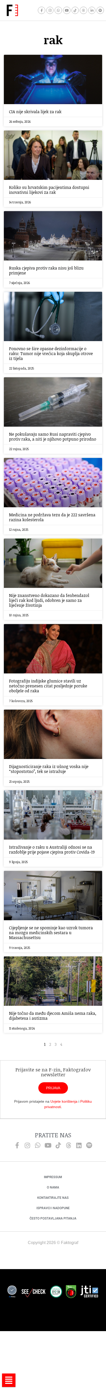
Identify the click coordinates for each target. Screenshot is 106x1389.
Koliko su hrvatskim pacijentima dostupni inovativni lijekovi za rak (49, 190)
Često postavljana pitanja (53, 1218)
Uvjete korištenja (63, 1101)
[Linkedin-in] (92, 10)
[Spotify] (100, 10)
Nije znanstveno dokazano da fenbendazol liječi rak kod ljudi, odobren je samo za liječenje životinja (49, 600)
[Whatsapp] (58, 10)
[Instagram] (50, 10)
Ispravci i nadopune (53, 1208)
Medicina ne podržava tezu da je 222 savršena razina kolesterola (52, 517)
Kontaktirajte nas (53, 1198)
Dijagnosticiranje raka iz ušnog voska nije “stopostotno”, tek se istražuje (49, 769)
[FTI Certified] (89, 1292)
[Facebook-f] (41, 10)
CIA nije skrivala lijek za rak (35, 111)
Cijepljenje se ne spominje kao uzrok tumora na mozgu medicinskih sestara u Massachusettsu (51, 932)
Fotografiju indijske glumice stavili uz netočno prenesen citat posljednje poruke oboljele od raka (48, 686)
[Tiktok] (75, 10)
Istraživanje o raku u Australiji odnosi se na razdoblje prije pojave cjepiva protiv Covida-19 (52, 849)
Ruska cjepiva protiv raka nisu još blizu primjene (46, 270)
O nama (53, 1187)
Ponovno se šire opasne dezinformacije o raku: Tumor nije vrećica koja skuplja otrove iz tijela (51, 353)
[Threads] (83, 10)
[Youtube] (66, 10)
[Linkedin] (79, 1145)
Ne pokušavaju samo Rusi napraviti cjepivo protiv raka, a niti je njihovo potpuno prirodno (52, 436)
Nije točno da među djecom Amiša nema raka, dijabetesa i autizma (52, 1015)
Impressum (53, 1177)
